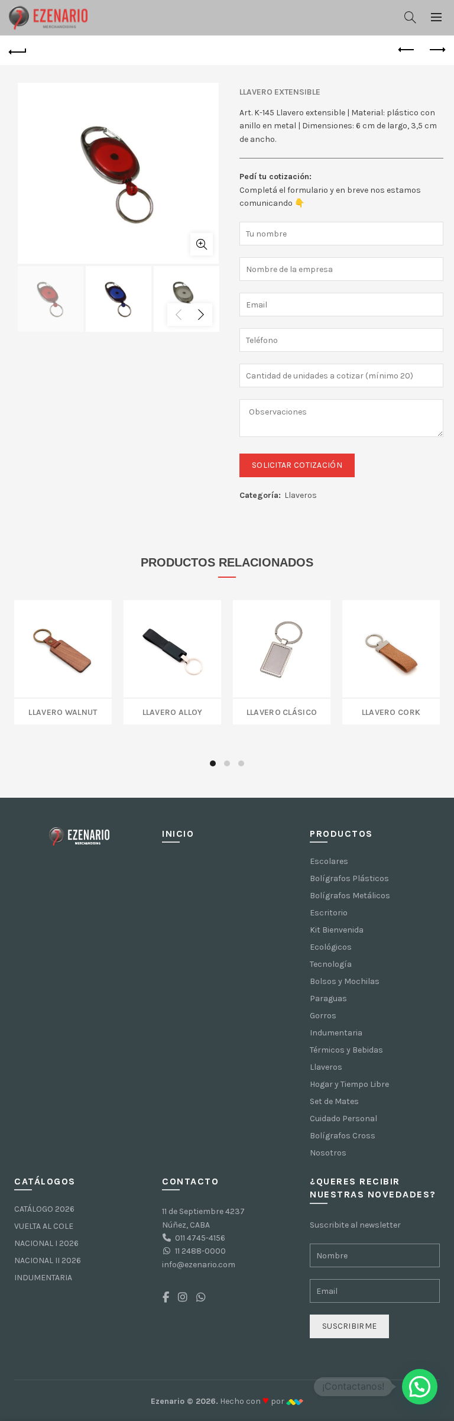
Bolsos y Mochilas (345, 981)
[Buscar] (410, 17)
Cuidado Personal (343, 1119)
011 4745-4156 (200, 1238)
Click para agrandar (201, 244)
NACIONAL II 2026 (47, 1260)
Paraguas (328, 998)
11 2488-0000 (200, 1251)
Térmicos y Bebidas (346, 1050)
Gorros (323, 1016)
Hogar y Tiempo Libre (349, 1084)
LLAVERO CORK (391, 711)
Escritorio (329, 913)
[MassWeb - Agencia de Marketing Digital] (294, 1401)
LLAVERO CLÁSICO (282, 711)
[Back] (18, 50)
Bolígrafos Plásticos (349, 878)
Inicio (178, 833)
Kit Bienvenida (337, 930)
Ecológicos (331, 947)
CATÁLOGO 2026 (44, 1209)
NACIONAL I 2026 (46, 1243)
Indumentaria (336, 1033)
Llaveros (300, 495)
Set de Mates (334, 1101)
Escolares (329, 861)
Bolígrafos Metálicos (350, 896)
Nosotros (328, 1153)
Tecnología (331, 964)
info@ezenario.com (198, 1265)
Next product (436, 50)
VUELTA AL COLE (43, 1226)
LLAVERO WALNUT (62, 711)
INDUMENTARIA (43, 1278)
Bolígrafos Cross (342, 1136)
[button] (419, 1386)
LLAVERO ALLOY (172, 711)
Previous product (406, 50)
